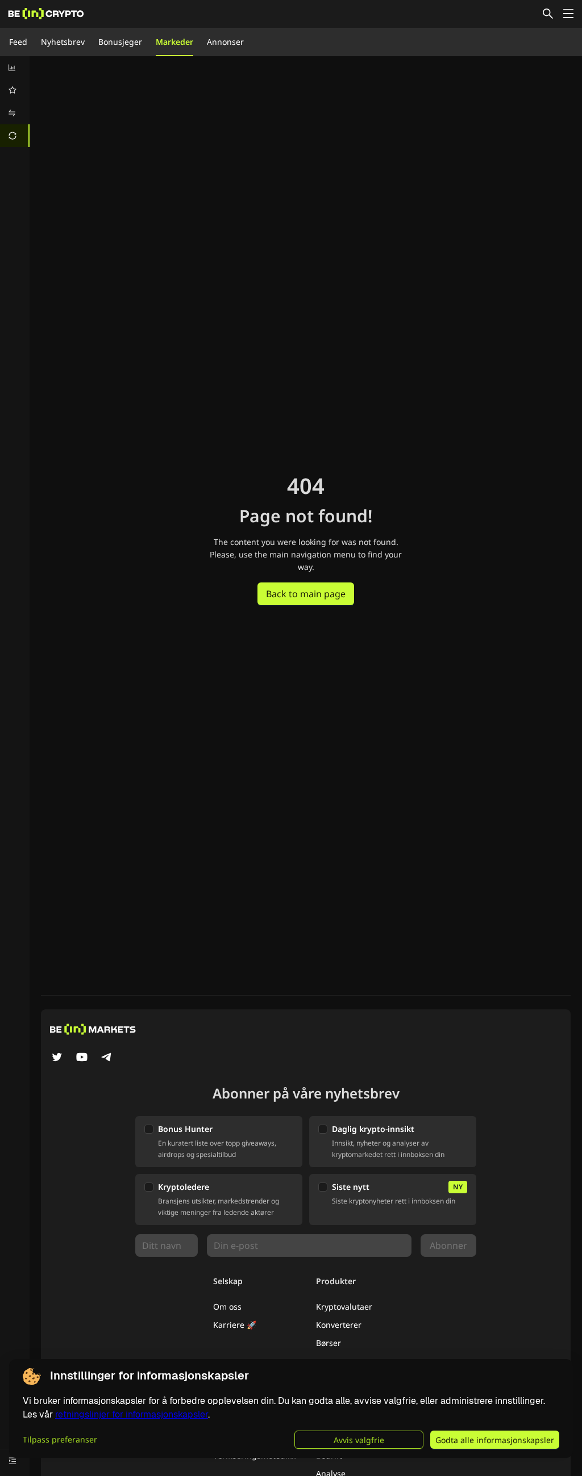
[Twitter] (57, 1058)
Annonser (225, 41)
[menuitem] (15, 67)
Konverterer (338, 1324)
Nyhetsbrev (63, 41)
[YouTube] (82, 1058)
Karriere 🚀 (234, 1324)
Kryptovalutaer (344, 1306)
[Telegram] (107, 1058)
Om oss (227, 1306)
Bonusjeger (120, 41)
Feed (18, 41)
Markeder (174, 41)
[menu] (15, 101)
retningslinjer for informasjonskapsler (131, 1414)
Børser (328, 1342)
